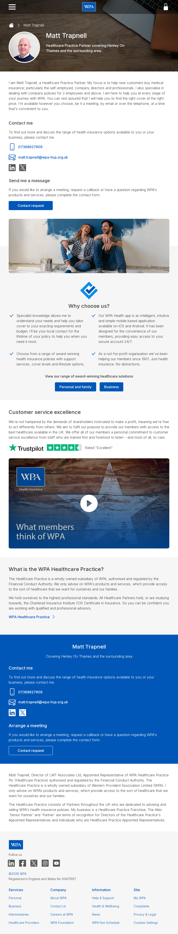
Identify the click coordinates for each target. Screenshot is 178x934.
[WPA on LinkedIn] (11, 863)
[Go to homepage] (11, 25)
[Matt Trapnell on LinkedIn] (12, 168)
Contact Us (58, 906)
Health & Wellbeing (105, 906)
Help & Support (103, 898)
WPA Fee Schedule (106, 922)
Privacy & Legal (145, 914)
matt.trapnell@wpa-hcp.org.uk (43, 157)
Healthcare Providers (24, 922)
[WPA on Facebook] (22, 863)
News (96, 914)
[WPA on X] (34, 863)
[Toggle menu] (12, 6)
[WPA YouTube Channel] (56, 863)
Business (111, 387)
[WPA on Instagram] (45, 863)
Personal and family (75, 387)
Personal (15, 898)
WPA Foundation (62, 922)
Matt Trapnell (33, 25)
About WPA (58, 898)
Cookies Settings (146, 922)
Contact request (31, 205)
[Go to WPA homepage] (89, 7)
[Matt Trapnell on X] (22, 168)
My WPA (140, 898)
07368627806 (30, 147)
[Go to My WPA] (165, 7)
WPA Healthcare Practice (29, 617)
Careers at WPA (61, 914)
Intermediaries (19, 914)
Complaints (141, 906)
